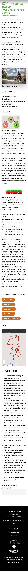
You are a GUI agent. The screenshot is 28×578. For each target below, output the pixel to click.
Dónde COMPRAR (14, 532)
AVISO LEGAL (14, 514)
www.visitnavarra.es (14, 562)
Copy (9, 488)
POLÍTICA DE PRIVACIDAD (14, 511)
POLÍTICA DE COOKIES (14, 516)
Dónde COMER (14, 529)
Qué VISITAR (14, 535)
